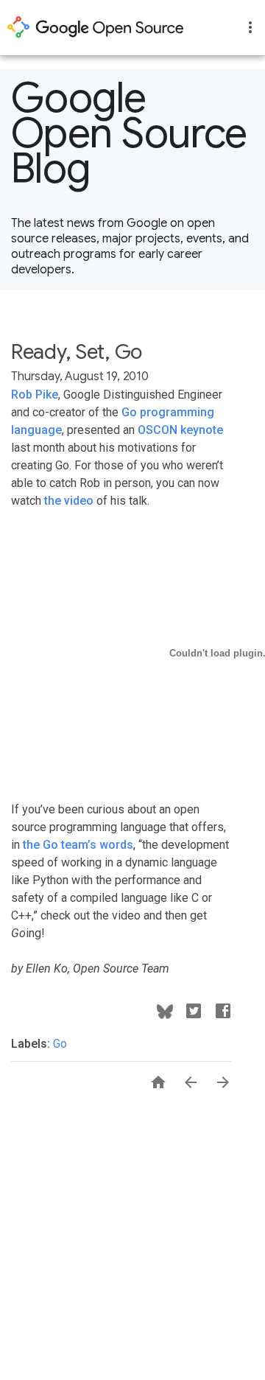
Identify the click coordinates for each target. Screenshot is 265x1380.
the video (68, 501)
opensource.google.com (95, 27)
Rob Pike (34, 395)
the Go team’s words (78, 845)
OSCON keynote (180, 430)
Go (60, 1044)
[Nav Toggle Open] (250, 27)
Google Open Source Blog (129, 133)
